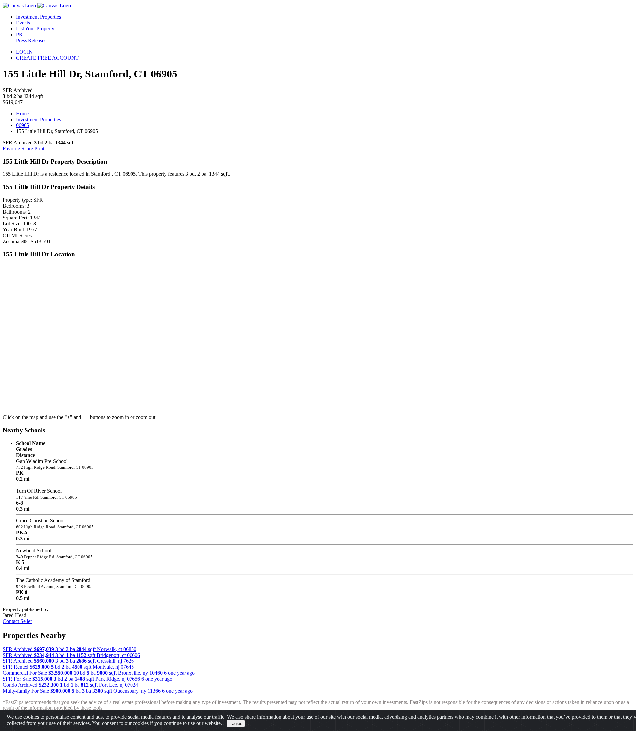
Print (39, 148)
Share (27, 148)
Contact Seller (17, 621)
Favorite (12, 148)
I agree (235, 723)
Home (22, 113)
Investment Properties (38, 119)
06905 (22, 125)
